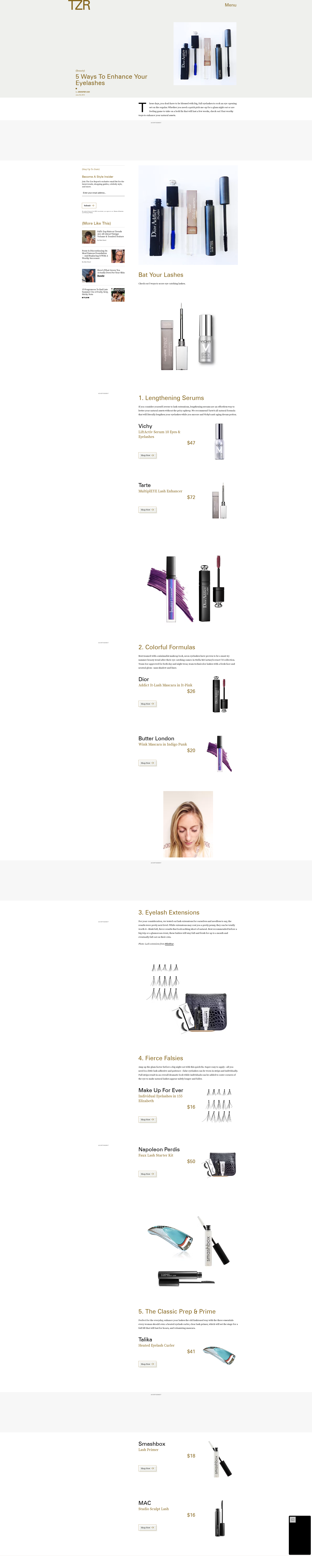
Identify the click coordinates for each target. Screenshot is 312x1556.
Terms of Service (118, 211)
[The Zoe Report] (79, 5)
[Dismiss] (308, 1517)
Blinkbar (169, 943)
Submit (87, 205)
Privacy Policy (88, 212)
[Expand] (291, 1517)
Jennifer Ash (84, 92)
